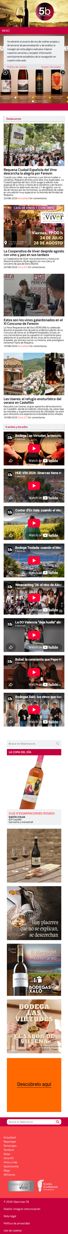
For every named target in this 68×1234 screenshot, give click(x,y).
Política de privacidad (17, 1223)
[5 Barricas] (44, 12)
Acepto (45, 67)
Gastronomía (11, 1166)
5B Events (9, 1175)
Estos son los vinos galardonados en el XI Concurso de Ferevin (33, 321)
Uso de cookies (13, 1230)
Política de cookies (16, 67)
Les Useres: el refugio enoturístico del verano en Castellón (32, 400)
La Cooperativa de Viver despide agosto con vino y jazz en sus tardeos (34, 252)
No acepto (55, 67)
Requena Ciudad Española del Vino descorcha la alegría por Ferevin (30, 171)
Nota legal (10, 1216)
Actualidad (23, 198)
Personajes (10, 1146)
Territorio (9, 1150)
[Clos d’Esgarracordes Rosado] (34, 782)
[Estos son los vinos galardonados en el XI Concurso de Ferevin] (34, 295)
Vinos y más (10, 1162)
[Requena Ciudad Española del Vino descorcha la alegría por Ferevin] (34, 144)
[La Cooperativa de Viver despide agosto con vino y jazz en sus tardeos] (34, 226)
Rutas (7, 1154)
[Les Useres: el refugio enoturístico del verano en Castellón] (34, 374)
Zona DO (22, 267)
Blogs (7, 1170)
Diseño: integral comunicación (22, 1209)
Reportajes (10, 1141)
